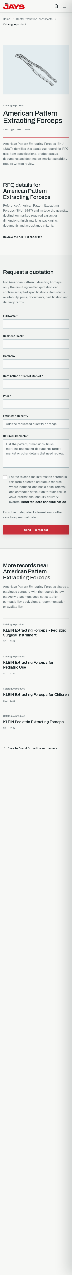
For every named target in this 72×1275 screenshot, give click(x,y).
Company (9, 356)
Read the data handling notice (43, 502)
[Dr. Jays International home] (14, 6)
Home (6, 19)
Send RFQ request (36, 530)
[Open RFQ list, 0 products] (56, 6)
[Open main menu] (64, 6)
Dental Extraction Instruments (34, 19)
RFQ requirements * (16, 436)
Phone (7, 396)
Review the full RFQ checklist (22, 237)
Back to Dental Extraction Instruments (32, 748)
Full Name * (10, 316)
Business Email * (14, 336)
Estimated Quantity (15, 416)
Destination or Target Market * (23, 376)
